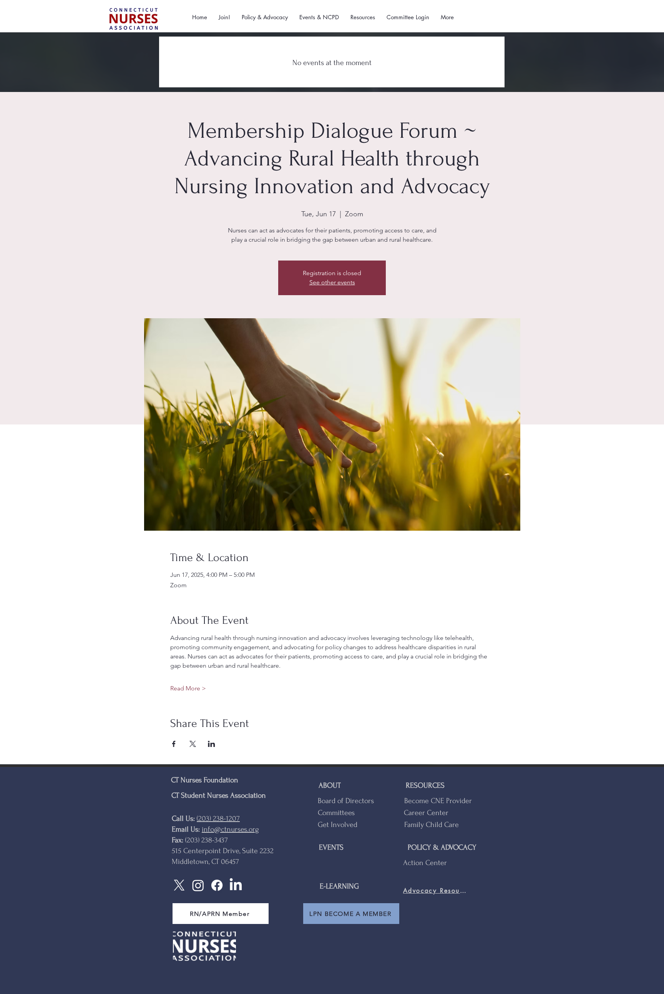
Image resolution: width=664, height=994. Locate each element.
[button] (224, 17)
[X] (179, 885)
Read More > (188, 688)
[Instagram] (198, 885)
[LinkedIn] (235, 885)
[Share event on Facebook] (174, 744)
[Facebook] (216, 885)
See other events (332, 282)
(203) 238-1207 (218, 818)
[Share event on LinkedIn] (211, 744)
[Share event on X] (192, 744)
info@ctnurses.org (230, 829)
